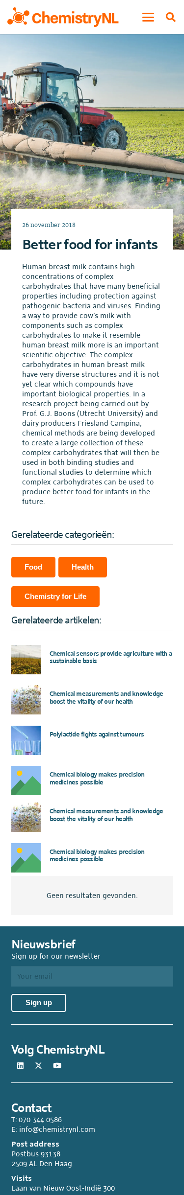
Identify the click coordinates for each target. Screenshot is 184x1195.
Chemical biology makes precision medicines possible (97, 778)
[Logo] (63, 17)
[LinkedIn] (20, 1066)
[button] (148, 17)
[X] (38, 1066)
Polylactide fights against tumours (97, 734)
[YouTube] (57, 1066)
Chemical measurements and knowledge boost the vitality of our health (106, 697)
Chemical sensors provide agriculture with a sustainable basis (111, 657)
